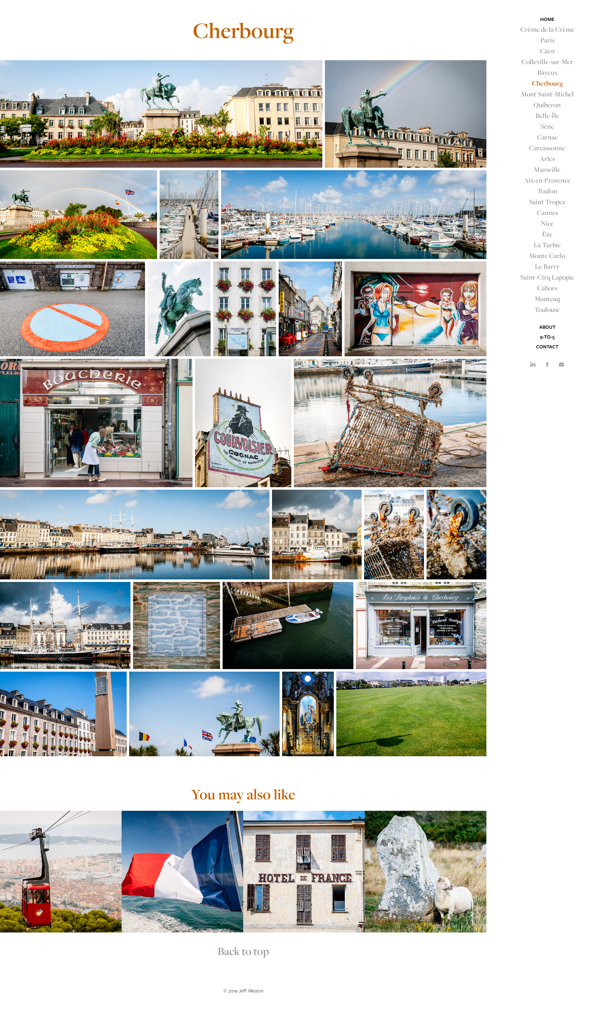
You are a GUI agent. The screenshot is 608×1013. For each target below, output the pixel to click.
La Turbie (547, 244)
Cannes (547, 212)
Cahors (547, 287)
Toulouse (547, 309)
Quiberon (547, 104)
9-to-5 (547, 336)
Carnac (547, 136)
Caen (547, 50)
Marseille (547, 169)
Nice (547, 223)
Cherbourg (547, 83)
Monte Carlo (547, 255)
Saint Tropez (547, 201)
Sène (547, 126)
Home (547, 19)
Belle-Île (547, 115)
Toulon (547, 190)
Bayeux (547, 72)
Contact (547, 346)
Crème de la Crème (547, 29)
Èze (547, 233)
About (547, 327)
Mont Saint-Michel (547, 93)
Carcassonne (547, 147)
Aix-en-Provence (547, 180)
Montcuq (547, 298)
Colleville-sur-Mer (547, 61)
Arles (547, 158)
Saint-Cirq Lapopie (547, 277)
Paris (547, 39)
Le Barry (547, 266)
